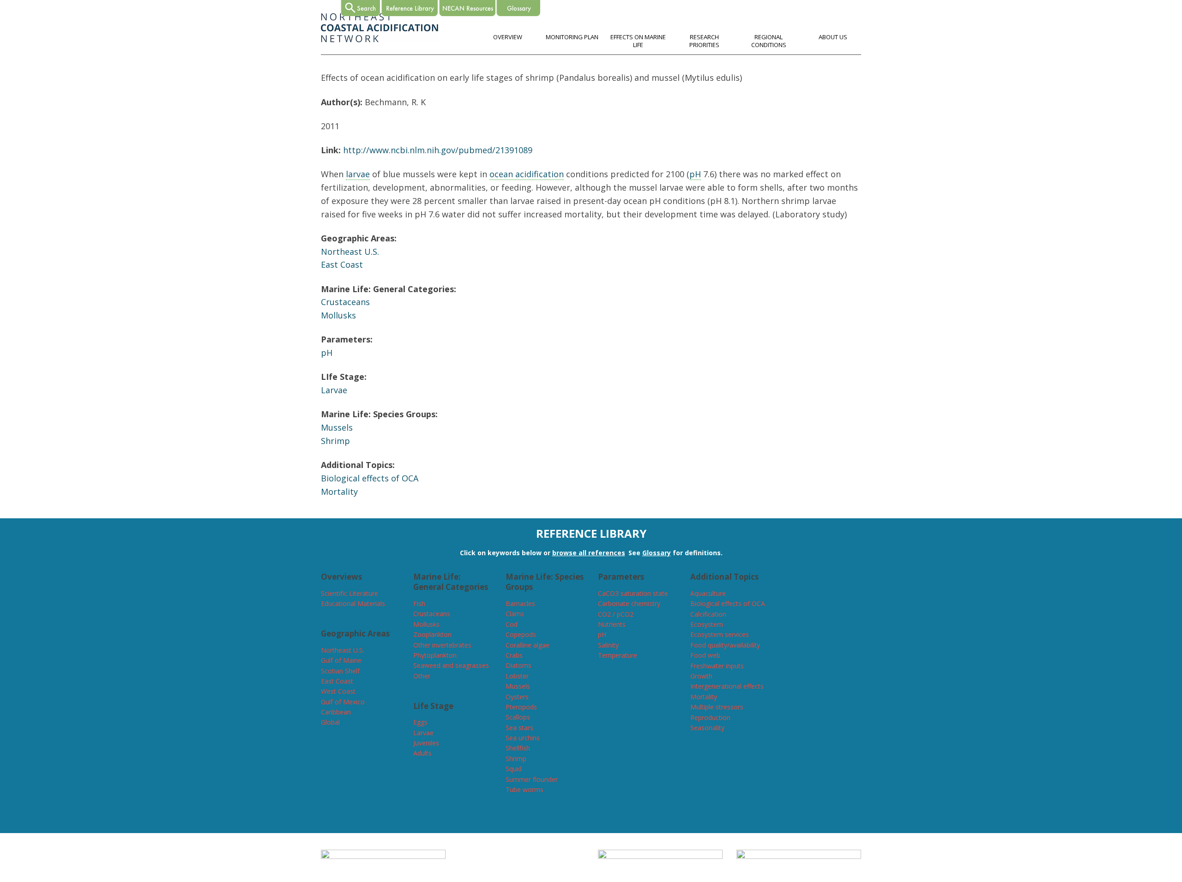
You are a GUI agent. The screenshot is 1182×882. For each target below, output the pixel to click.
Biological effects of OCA (369, 478)
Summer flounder (532, 779)
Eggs (420, 722)
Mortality (339, 491)
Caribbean (336, 712)
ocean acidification (526, 174)
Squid (514, 768)
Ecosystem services (719, 634)
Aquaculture (708, 593)
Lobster (517, 676)
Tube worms (524, 789)
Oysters (517, 696)
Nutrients (612, 624)
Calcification (708, 614)
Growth (701, 676)
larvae (358, 174)
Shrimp (335, 440)
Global (330, 722)
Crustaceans (345, 301)
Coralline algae (527, 645)
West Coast (338, 691)
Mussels (337, 427)
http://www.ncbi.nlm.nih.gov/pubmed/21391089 (437, 150)
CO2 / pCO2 (615, 614)
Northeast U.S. (350, 251)
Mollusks (338, 315)
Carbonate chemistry (629, 603)
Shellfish (518, 748)
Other (421, 676)
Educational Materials (353, 603)
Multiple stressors (716, 706)
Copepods (521, 634)
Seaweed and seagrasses (451, 665)
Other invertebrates (442, 645)
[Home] (380, 40)
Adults (422, 753)
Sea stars (519, 727)
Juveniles (426, 742)
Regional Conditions (768, 41)
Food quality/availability (725, 645)
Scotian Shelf (340, 670)
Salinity (608, 645)
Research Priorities (704, 41)
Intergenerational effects (727, 686)
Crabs (514, 655)
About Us (833, 37)
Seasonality (707, 727)
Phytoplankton (435, 655)
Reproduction (710, 717)
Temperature (617, 655)
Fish (419, 603)
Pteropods (521, 706)
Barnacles (520, 603)
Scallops (518, 717)
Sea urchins (523, 737)
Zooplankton (432, 634)
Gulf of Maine (341, 660)
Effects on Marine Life (638, 41)
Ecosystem (706, 624)
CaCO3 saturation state (633, 593)
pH (695, 174)
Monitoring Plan (572, 37)
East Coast (342, 264)
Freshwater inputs (717, 665)
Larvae (334, 390)
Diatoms (518, 665)
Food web (705, 655)
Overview (507, 37)
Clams (515, 613)
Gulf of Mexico (343, 701)
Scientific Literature (349, 593)
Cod (512, 624)
